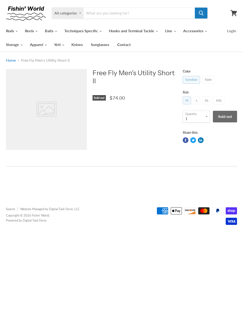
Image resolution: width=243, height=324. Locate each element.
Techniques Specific (81, 30)
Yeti (57, 44)
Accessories (193, 30)
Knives (77, 44)
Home (11, 60)
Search (10, 209)
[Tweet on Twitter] (193, 140)
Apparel (37, 44)
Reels (30, 30)
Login (231, 31)
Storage (13, 44)
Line (169, 30)
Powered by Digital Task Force (26, 220)
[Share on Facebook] (185, 140)
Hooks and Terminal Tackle (132, 30)
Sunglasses (100, 44)
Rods (10, 30)
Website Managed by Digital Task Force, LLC (50, 209)
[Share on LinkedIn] (201, 140)
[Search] (201, 13)
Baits (49, 30)
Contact (124, 44)
